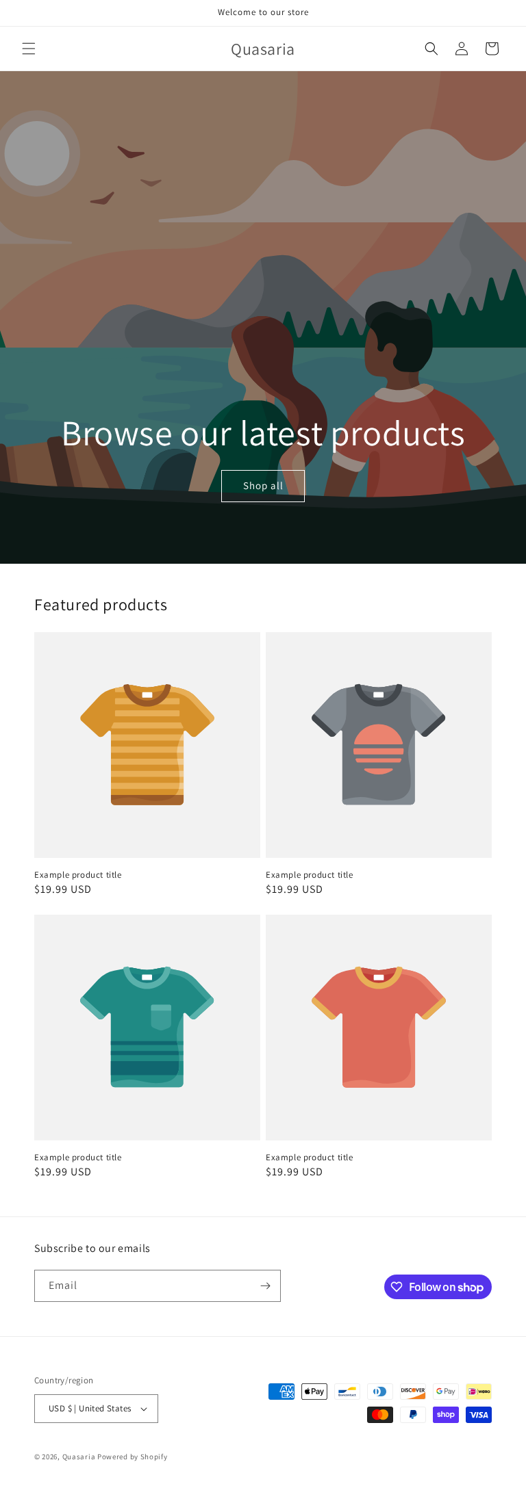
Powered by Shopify (132, 1456)
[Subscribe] (265, 1286)
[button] (29, 49)
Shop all (262, 486)
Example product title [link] (78, 875)
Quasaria (79, 1456)
